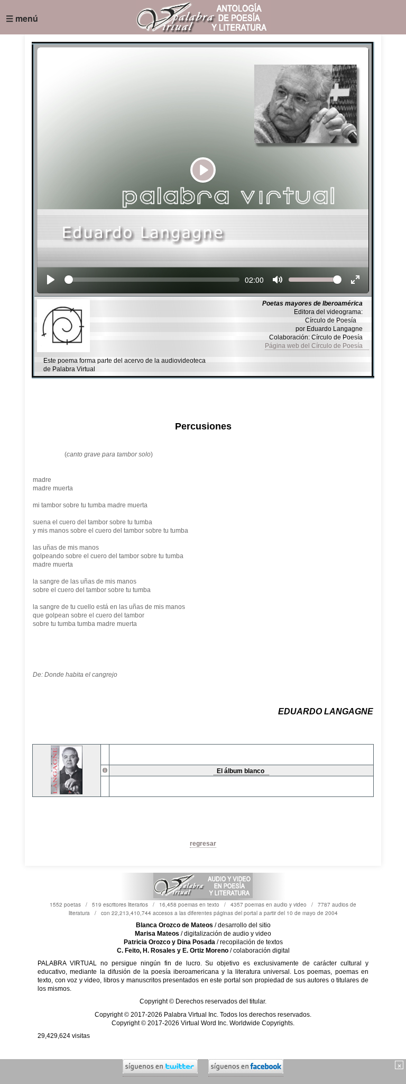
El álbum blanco (241, 771)
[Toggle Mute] (277, 279)
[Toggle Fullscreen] (355, 279)
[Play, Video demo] (50, 279)
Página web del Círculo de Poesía (317, 346)
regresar (203, 843)
